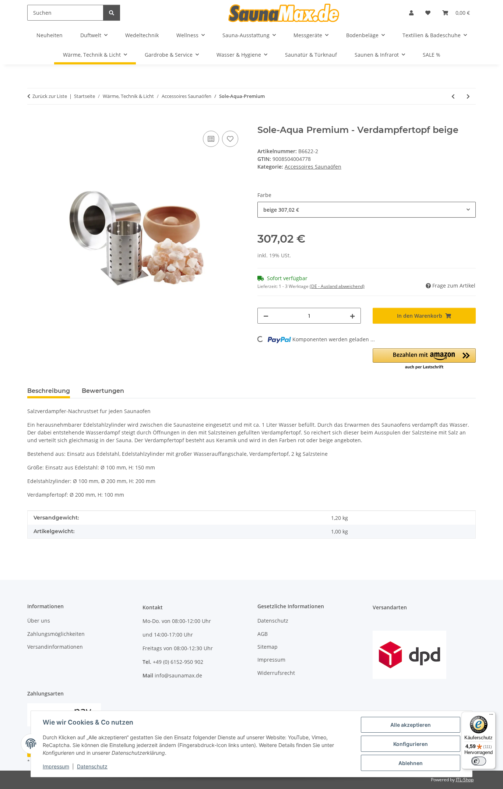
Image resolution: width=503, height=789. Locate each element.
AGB (262, 633)
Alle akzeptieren (410, 725)
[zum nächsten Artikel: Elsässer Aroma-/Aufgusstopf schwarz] (468, 96)
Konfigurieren (410, 744)
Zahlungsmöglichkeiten (56, 633)
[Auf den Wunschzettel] (230, 139)
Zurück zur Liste (49, 96)
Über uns (38, 620)
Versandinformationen (55, 646)
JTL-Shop (465, 779)
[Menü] (491, 716)
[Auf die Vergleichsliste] (211, 139)
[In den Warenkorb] (33, 121)
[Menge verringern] (266, 315)
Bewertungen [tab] (103, 390)
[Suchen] (111, 13)
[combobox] (366, 210)
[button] (411, 12)
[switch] (478, 761)
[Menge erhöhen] (352, 315)
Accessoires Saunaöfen (313, 166)
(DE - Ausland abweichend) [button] (337, 286)
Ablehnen (410, 763)
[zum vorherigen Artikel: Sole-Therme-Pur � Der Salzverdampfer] (453, 96)
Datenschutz (92, 766)
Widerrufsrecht (276, 672)
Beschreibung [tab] (48, 390)
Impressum (56, 766)
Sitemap (267, 646)
